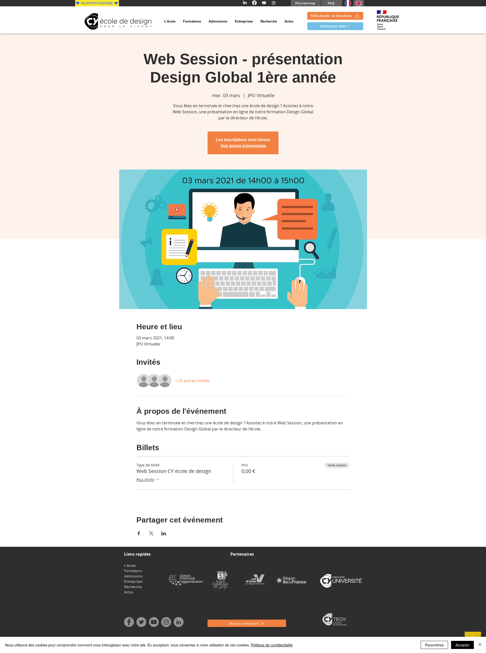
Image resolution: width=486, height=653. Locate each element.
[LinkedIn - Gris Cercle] (179, 622)
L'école (130, 565)
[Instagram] (273, 3)
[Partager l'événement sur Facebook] (138, 533)
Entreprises (133, 581)
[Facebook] (254, 3)
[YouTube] (154, 622)
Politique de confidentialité (272, 644)
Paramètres (434, 644)
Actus (128, 592)
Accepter (462, 644)
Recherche (133, 586)
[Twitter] (141, 622)
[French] (347, 3)
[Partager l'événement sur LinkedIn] (163, 533)
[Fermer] (480, 645)
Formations (133, 571)
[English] (358, 3)
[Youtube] (264, 3)
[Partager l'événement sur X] (151, 533)
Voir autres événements (243, 146)
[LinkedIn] (244, 3)
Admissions (133, 576)
